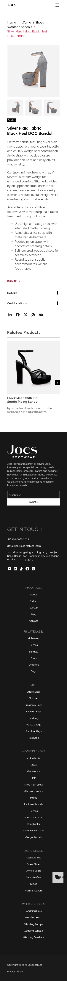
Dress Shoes (33, 864)
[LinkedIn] (10, 315)
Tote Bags (33, 737)
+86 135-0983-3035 (18, 539)
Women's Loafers (33, 791)
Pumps (34, 645)
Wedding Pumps (33, 924)
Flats (33, 778)
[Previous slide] (9, 382)
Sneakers (33, 664)
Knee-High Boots (33, 784)
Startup (33, 607)
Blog (33, 614)
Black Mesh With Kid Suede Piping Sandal (22, 399)
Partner (33, 601)
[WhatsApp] (33, 315)
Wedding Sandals (33, 930)
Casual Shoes (33, 857)
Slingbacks (33, 824)
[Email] (41, 315)
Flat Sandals (33, 771)
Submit (33, 501)
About (33, 594)
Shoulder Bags (33, 731)
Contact (33, 620)
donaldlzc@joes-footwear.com (24, 546)
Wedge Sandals (33, 837)
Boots (33, 658)
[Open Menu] (57, 5)
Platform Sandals (33, 804)
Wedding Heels (33, 917)
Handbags (33, 718)
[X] (25, 315)
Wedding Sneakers (33, 937)
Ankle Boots (33, 758)
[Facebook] (17, 315)
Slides (33, 884)
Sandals (33, 651)
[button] (33, 71)
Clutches (33, 698)
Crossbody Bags (33, 705)
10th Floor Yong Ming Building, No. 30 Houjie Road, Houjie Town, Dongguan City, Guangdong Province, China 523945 (33, 556)
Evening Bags (33, 711)
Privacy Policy (15, 971)
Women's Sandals (34, 817)
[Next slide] (57, 382)
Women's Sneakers (33, 830)
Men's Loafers (33, 877)
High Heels (33, 638)
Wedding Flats (34, 911)
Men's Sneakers (33, 890)
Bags (33, 671)
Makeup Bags (33, 724)
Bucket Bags (33, 691)
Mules (33, 797)
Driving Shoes (33, 870)
